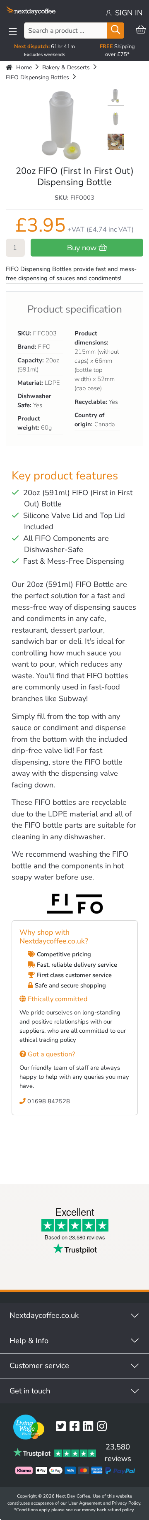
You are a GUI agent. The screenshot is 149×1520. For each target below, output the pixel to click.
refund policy (121, 1510)
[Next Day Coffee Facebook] (76, 1427)
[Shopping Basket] (141, 30)
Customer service (39, 1365)
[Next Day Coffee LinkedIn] (90, 1427)
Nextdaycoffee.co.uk (44, 1315)
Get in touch (30, 1391)
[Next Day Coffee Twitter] (63, 1427)
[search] (115, 30)
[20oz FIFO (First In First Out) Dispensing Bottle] (116, 96)
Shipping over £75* (117, 50)
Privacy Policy (126, 1503)
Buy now (83, 247)
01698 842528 (48, 1101)
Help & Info (29, 1340)
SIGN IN (128, 12)
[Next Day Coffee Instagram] (104, 1427)
